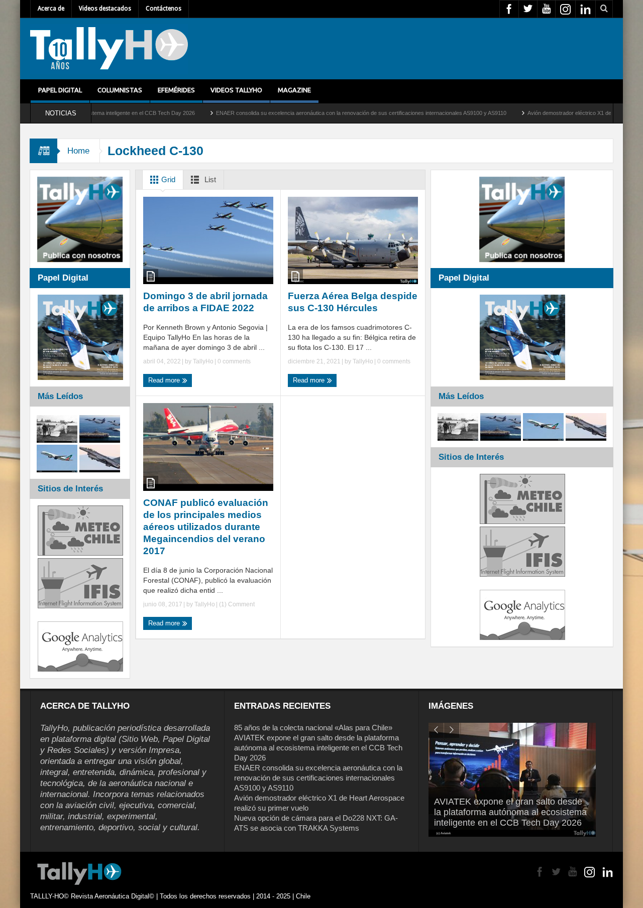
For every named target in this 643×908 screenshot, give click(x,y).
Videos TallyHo (236, 89)
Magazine (294, 89)
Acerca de (51, 8)
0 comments (233, 361)
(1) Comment (236, 604)
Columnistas (119, 89)
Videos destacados (105, 8)
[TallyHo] (109, 49)
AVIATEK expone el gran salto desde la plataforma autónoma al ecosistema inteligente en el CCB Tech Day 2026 (318, 747)
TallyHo (203, 361)
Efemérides (176, 89)
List (209, 179)
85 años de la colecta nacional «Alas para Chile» (313, 727)
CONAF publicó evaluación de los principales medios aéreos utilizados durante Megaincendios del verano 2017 (205, 526)
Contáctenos (163, 8)
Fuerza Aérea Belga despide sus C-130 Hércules (352, 302)
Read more (165, 380)
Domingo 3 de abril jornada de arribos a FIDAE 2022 (205, 302)
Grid (167, 179)
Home (78, 151)
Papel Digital (60, 89)
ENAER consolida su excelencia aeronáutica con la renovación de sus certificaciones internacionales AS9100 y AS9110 (325, 113)
